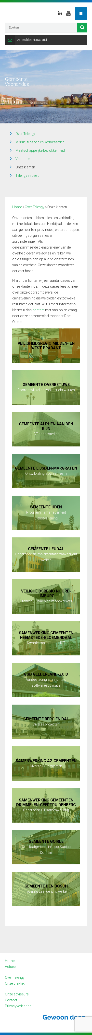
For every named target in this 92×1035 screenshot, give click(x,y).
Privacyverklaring (18, 1006)
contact (38, 310)
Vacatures (23, 159)
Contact (11, 1000)
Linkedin (60, 13)
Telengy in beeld (27, 175)
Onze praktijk (15, 983)
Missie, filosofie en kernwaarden (40, 142)
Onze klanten (25, 167)
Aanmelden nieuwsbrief (32, 40)
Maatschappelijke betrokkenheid (40, 150)
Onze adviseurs (17, 994)
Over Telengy (25, 134)
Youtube (68, 13)
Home (17, 207)
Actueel (10, 967)
